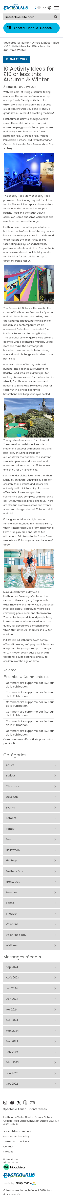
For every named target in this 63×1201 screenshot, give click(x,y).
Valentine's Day (16, 935)
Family (10, 829)
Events (10, 807)
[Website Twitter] (19, 1103)
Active (10, 765)
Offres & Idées (41, 43)
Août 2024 (12, 977)
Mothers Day (14, 871)
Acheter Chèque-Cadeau (32, 28)
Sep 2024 (12, 967)
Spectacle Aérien (14, 1109)
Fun (20, 87)
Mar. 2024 (12, 1031)
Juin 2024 (12, 999)
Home (25, 43)
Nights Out (13, 882)
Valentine (12, 924)
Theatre (11, 914)
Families (11, 87)
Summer (11, 892)
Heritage (11, 860)
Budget (10, 775)
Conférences (38, 1109)
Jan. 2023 (12, 1073)
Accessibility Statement (17, 1131)
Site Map (8, 1151)
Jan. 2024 (12, 1052)
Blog (56, 43)
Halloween (13, 850)
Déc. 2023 (12, 1062)
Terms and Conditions (16, 1141)
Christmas (12, 786)
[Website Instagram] (5, 1103)
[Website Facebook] (12, 1103)
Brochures (25, 1102)
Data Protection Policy (16, 1136)
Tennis (10, 903)
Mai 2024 (12, 1009)
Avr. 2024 (12, 1020)
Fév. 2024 (12, 1041)
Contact (8, 1146)
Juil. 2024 (12, 988)
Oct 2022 (12, 1084)
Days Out (30, 87)
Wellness (12, 945)
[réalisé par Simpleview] (19, 1184)
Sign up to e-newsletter (32, 1102)
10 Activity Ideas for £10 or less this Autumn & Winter (28, 74)
